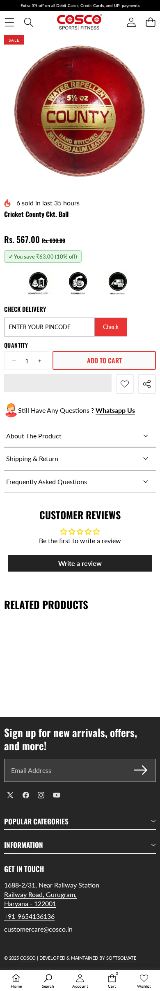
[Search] (28, 22)
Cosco (28, 957)
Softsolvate (121, 957)
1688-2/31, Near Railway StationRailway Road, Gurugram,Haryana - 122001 (51, 894)
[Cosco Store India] (79, 22)
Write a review (80, 563)
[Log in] (131, 22)
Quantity (16, 345)
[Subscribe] (140, 770)
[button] (150, 22)
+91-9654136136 (29, 916)
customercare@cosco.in (38, 929)
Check (111, 326)
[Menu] (9, 22)
